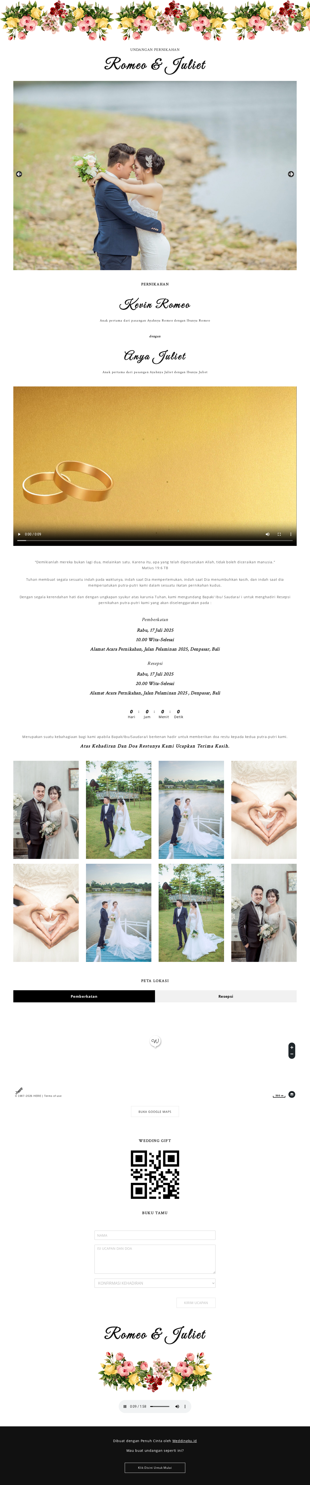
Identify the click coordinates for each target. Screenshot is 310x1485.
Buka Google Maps (155, 1112)
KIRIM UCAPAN (196, 1302)
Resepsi (225, 996)
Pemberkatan (84, 996)
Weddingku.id (184, 1440)
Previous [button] (19, 174)
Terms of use (53, 1095)
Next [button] (290, 174)
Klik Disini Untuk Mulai (155, 1468)
